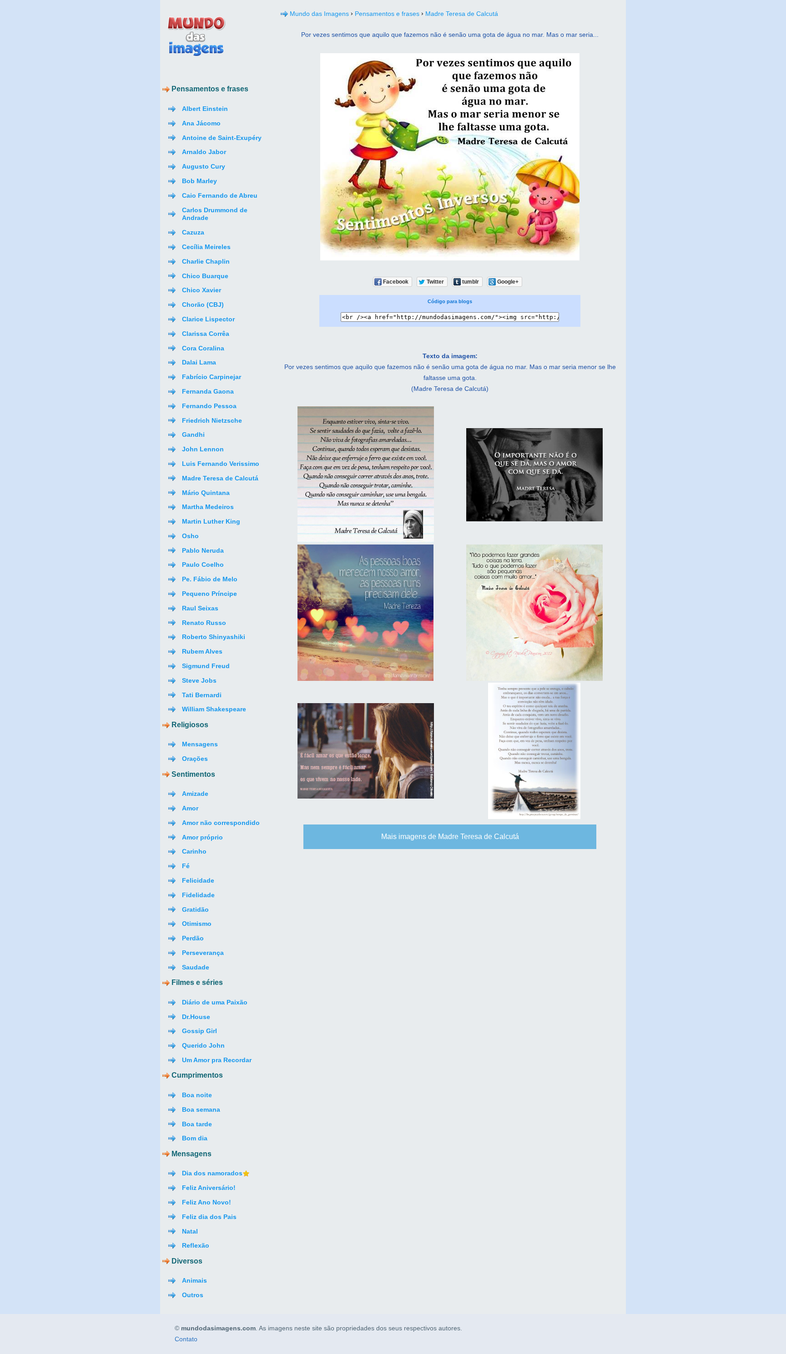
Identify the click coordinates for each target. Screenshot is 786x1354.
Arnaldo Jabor (204, 151)
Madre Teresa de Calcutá (220, 478)
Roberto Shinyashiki (213, 636)
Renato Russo (204, 622)
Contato (186, 1339)
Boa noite (197, 1095)
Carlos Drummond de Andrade (214, 214)
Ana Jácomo (201, 123)
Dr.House (196, 1016)
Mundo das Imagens (319, 13)
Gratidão (195, 909)
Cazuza (193, 232)
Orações (195, 758)
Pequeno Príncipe (209, 593)
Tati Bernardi (202, 695)
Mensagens (200, 744)
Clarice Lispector (208, 319)
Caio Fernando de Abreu (219, 195)
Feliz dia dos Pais (209, 1216)
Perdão (193, 938)
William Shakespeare (214, 709)
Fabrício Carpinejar (211, 376)
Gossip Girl (199, 1030)
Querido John (203, 1045)
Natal (190, 1231)
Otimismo (197, 923)
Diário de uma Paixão (214, 1002)
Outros (192, 1295)
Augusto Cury (203, 166)
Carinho (194, 851)
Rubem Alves (202, 651)
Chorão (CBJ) (203, 304)
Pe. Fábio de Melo (209, 579)
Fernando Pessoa (209, 406)
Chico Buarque (205, 276)
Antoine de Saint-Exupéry (222, 137)
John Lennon (203, 449)
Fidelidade (198, 895)
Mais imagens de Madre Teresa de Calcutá (450, 836)
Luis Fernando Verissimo (220, 463)
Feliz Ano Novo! (206, 1202)
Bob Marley (199, 181)
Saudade (195, 967)
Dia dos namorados (212, 1173)
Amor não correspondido (221, 822)
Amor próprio (202, 837)
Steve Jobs (199, 680)
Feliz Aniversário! (209, 1187)
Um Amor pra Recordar (217, 1060)
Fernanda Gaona (208, 391)
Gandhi (193, 434)
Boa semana (201, 1109)
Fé (186, 865)
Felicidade (198, 880)
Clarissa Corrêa (205, 333)
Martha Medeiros (208, 506)
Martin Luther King (211, 521)
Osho (190, 536)
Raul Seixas (200, 608)
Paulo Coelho (203, 564)
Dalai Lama (199, 362)
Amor (190, 808)
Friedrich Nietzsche (212, 420)
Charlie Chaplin (206, 261)
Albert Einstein (205, 108)
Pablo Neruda (203, 550)
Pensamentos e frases (387, 13)
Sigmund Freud (206, 666)
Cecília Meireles (206, 246)
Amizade (195, 793)
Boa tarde (197, 1124)
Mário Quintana (206, 492)
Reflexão (195, 1245)
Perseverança (203, 952)
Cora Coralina (203, 348)
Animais (194, 1280)
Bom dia (194, 1138)
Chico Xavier (201, 290)
